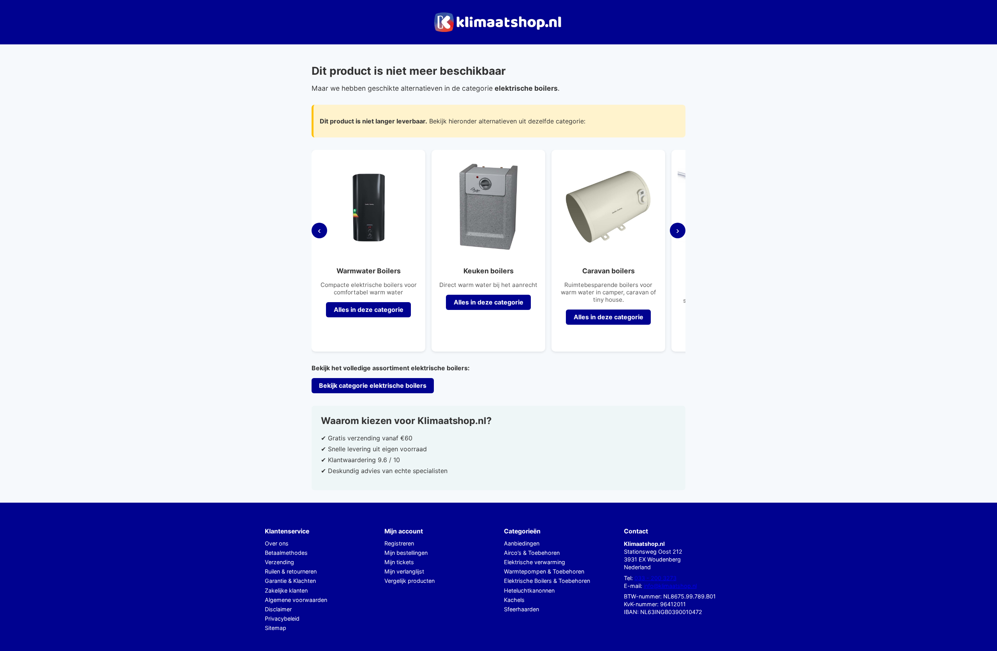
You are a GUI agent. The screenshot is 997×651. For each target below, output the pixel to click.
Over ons (277, 543)
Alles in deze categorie (368, 309)
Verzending (279, 562)
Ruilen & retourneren (291, 571)
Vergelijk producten (409, 580)
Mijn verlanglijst (404, 571)
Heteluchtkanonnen (529, 590)
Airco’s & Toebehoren (532, 552)
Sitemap (275, 628)
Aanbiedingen (521, 543)
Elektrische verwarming (534, 562)
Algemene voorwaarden (296, 599)
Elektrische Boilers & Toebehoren (547, 580)
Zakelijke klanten (286, 590)
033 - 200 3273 (655, 578)
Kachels (514, 599)
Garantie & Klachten (290, 580)
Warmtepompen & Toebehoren (544, 571)
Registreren (399, 543)
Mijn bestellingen (406, 552)
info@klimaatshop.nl (670, 585)
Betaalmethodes (286, 552)
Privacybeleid (282, 618)
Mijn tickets (399, 562)
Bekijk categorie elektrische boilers (372, 385)
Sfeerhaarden (521, 609)
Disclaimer (278, 609)
